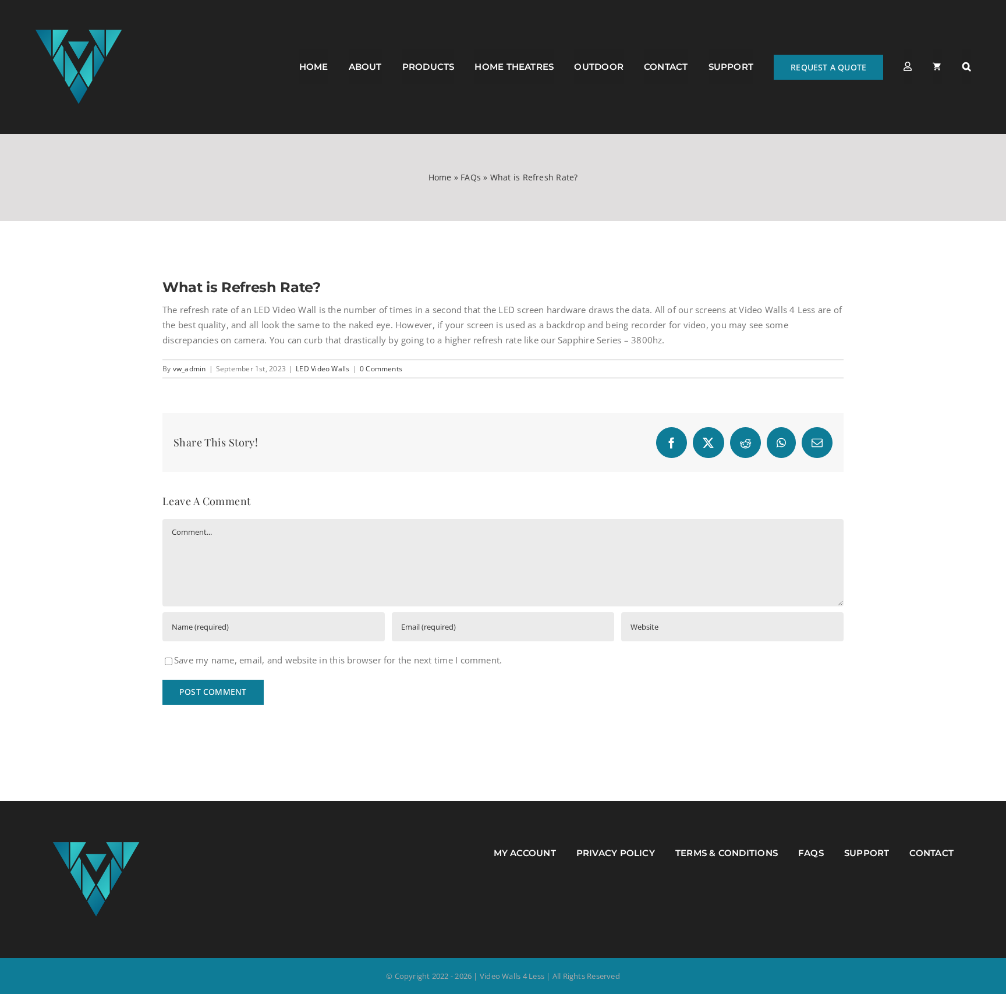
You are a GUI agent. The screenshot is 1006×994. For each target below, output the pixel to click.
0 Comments (381, 369)
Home (440, 177)
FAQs (471, 177)
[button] (966, 66)
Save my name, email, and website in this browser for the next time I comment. (338, 660)
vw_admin (189, 369)
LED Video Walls (322, 369)
